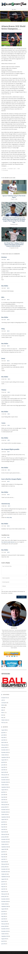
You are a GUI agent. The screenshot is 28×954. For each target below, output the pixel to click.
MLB (19, 168)
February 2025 (4, 774)
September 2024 (4, 787)
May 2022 (3, 856)
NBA (2, 710)
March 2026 (3, 742)
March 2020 (3, 921)
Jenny (3, 358)
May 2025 (3, 767)
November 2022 (4, 841)
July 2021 (3, 881)
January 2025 (4, 777)
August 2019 (3, 938)
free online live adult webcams (8, 542)
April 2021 (3, 889)
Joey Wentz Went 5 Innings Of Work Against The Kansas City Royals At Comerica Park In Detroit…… (14, 244)
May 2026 (3, 737)
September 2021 (4, 876)
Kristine (4, 257)
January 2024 (4, 807)
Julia (2, 297)
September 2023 (4, 817)
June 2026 (3, 735)
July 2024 (3, 792)
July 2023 (3, 822)
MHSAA (2, 705)
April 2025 (3, 769)
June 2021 (3, 884)
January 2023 (4, 836)
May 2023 (3, 826)
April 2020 (3, 918)
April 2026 (3, 740)
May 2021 (3, 886)
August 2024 (3, 789)
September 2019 (4, 936)
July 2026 (3, 732)
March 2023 (3, 831)
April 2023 (3, 829)
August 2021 (3, 879)
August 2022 (3, 849)
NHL (2, 717)
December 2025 (4, 749)
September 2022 (4, 846)
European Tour (4, 697)
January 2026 (4, 747)
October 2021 (4, 874)
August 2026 (3, 730)
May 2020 (3, 916)
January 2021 (4, 896)
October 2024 (4, 784)
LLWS (2, 700)
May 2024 (3, 797)
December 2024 (4, 779)
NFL (2, 715)
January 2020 (4, 926)
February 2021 (4, 894)
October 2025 (4, 754)
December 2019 (4, 928)
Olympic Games (4, 720)
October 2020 (4, 904)
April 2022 (3, 859)
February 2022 (4, 864)
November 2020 (4, 901)
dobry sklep (9, 517)
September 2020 (4, 906)
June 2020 (3, 913)
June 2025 (3, 764)
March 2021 (3, 891)
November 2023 (4, 812)
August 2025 (3, 759)
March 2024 (3, 802)
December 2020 (4, 899)
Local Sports (3, 702)
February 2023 (4, 834)
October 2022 (4, 844)
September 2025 (4, 757)
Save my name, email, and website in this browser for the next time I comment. (13, 592)
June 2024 (3, 794)
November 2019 (4, 931)
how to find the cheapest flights (11, 479)
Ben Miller (4, 168)
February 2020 (4, 923)
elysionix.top (5, 503)
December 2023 (4, 809)
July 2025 (3, 762)
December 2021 (4, 869)
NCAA (2, 712)
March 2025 (3, 772)
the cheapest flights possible (10, 449)
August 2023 (3, 819)
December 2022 (4, 839)
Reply (8, 259)
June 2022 (3, 854)
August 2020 (3, 908)
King (3, 328)
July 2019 (3, 941)
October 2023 (4, 814)
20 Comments (5, 170)
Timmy (3, 390)
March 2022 (3, 861)
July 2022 (3, 851)
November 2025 (4, 752)
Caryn (3, 423)
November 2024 (4, 782)
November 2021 (4, 871)
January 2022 (4, 866)
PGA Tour (3, 722)
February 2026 (4, 745)
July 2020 (3, 911)
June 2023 (3, 824)
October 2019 (4, 933)
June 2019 (3, 943)
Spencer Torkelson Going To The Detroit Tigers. (14, 196)
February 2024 (4, 804)
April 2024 (3, 799)
